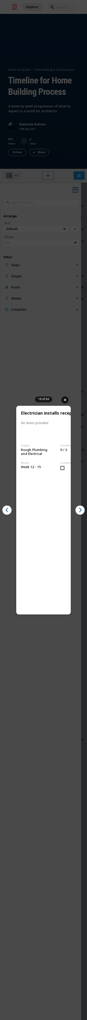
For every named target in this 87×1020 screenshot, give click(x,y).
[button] (7, 510)
